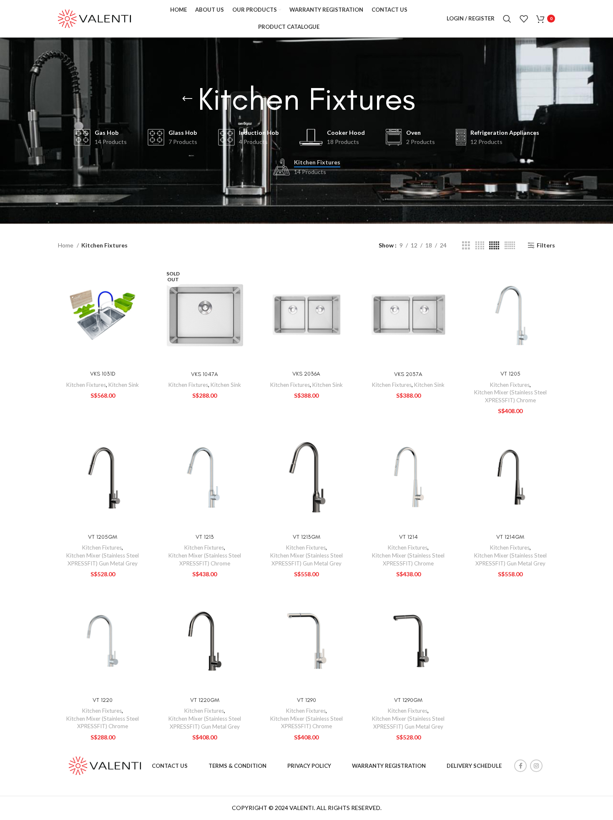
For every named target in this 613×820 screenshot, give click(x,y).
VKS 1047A (204, 374)
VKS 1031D (103, 373)
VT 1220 (103, 700)
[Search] (507, 18)
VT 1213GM (306, 536)
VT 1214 (408, 536)
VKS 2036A (306, 373)
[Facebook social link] (520, 765)
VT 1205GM (102, 536)
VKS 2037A (408, 374)
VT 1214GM (510, 536)
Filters (546, 245)
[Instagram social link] (536, 765)
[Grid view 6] (510, 245)
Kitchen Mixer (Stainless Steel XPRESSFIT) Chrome (510, 396)
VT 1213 (205, 536)
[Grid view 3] (466, 245)
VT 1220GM (204, 700)
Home (66, 245)
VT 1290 (306, 700)
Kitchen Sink (123, 384)
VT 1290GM (408, 700)
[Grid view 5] (494, 245)
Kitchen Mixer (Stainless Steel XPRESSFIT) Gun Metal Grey (102, 559)
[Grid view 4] (479, 245)
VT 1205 (510, 373)
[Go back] (187, 99)
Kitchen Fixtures (86, 384)
